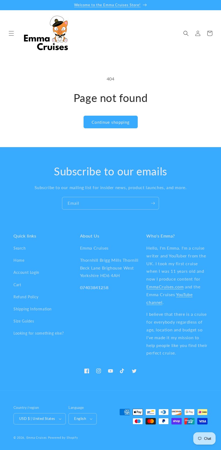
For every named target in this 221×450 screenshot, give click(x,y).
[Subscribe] (153, 203)
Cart (17, 284)
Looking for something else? (38, 333)
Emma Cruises (36, 437)
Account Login (26, 272)
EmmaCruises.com (165, 286)
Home (18, 260)
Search (19, 248)
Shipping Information (32, 309)
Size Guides (23, 321)
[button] (11, 33)
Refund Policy (26, 297)
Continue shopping (111, 122)
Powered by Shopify (63, 437)
